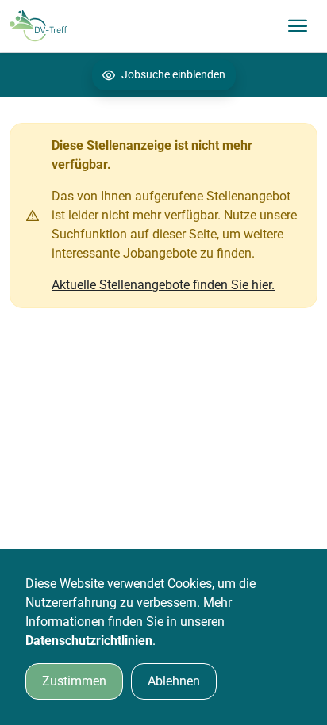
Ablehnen (174, 681)
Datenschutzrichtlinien (88, 640)
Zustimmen (74, 681)
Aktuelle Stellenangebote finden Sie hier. (163, 284)
